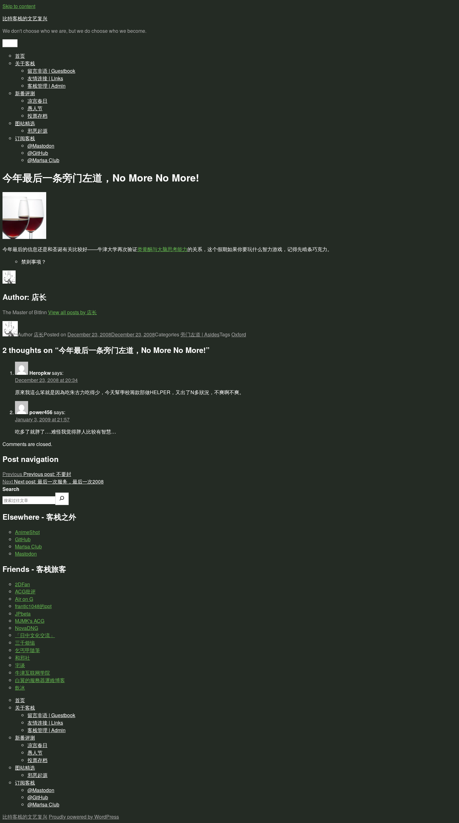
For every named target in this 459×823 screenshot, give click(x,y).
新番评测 (25, 93)
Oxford (238, 334)
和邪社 (22, 657)
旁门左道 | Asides (200, 334)
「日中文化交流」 (35, 635)
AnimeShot (27, 532)
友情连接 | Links (45, 78)
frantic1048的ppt (33, 606)
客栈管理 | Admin (46, 85)
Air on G (24, 598)
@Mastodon (40, 145)
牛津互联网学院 (32, 672)
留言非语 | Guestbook (51, 70)
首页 (20, 55)
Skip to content (18, 6)
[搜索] (62, 499)
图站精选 (25, 123)
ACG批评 (25, 591)
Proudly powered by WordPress (84, 816)
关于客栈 (25, 63)
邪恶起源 (37, 130)
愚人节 (34, 108)
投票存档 (37, 115)
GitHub (23, 539)
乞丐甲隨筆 (27, 650)
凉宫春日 (37, 100)
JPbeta (23, 613)
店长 (39, 334)
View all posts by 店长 (72, 312)
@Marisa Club (43, 160)
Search (10, 489)
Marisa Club (28, 546)
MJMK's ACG (29, 620)
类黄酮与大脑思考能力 (162, 249)
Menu (10, 43)
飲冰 (20, 687)
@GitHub (37, 152)
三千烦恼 (25, 642)
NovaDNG (26, 628)
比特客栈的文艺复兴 (24, 18)
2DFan (22, 584)
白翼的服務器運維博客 (40, 680)
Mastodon (26, 553)
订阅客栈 (25, 138)
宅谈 (20, 665)
